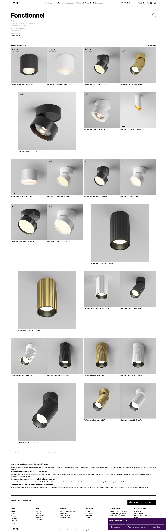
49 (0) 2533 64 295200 (26, 500)
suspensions (106, 487)
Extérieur (39, 513)
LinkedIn (14, 521)
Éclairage (48, 3)
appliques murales (95, 487)
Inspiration (57, 3)
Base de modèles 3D (67, 511)
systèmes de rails (71, 487)
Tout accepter (116, 527)
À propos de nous (68, 3)
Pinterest (14, 516)
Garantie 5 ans (65, 517)
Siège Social (138, 513)
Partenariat (80, 3)
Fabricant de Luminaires (118, 511)
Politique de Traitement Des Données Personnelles (65, 529)
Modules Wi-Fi (16, 31)
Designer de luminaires (118, 513)
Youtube (14, 518)
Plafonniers (16, 35)
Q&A (136, 517)
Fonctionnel (40, 515)
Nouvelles (88, 513)
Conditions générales (86, 529)
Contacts (88, 3)
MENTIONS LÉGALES (141, 515)
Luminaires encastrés (18, 26)
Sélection (39, 517)
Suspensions (15, 33)
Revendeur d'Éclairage (118, 515)
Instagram (14, 511)
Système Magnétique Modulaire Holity (24, 23)
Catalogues (64, 513)
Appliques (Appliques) (18, 28)
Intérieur (38, 511)
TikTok (13, 523)
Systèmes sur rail (17, 21)
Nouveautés (21, 45)
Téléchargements (99, 3)
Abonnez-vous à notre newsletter (140, 502)
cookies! (125, 520)
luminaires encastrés (83, 487)
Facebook (14, 513)
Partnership (89, 515)
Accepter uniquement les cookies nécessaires (144, 527)
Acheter (87, 517)
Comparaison (40, 519)
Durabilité (88, 511)
